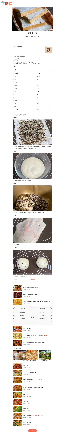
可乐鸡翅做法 (42, 312)
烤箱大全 (23, 308)
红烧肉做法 (22, 315)
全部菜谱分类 (32, 322)
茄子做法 (42, 315)
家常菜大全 (22, 312)
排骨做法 (23, 318)
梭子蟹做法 (42, 308)
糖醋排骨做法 (42, 318)
